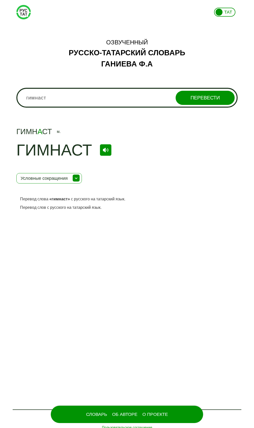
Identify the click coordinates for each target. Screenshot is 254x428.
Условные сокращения (44, 178)
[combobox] (127, 98)
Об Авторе (124, 414)
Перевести (205, 97)
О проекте (155, 414)
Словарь (96, 414)
